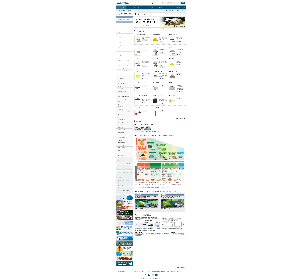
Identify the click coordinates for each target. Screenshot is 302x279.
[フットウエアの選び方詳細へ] (124, 217)
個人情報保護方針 (156, 271)
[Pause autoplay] (163, 29)
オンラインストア (121, 7)
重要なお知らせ (121, 271)
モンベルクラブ (158, 7)
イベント (129, 7)
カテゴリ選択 (163, 3)
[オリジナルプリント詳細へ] (124, 253)
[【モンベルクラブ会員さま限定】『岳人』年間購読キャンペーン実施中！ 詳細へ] (124, 207)
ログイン (156, 3)
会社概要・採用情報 (180, 7)
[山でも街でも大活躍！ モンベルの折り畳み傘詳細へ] (124, 233)
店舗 (152, 7)
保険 (135, 7)
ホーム (167, 10)
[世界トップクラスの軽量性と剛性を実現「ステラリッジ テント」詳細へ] (124, 202)
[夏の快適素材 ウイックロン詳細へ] (124, 197)
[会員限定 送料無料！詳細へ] (124, 258)
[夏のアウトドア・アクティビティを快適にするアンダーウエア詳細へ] (124, 223)
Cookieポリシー (165, 271)
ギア (178, 10)
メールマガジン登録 (146, 271)
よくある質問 (129, 271)
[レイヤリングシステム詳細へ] (124, 248)
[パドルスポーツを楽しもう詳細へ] (124, 243)
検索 (183, 2)
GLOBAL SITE (180, 271)
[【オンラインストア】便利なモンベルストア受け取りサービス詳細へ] (124, 263)
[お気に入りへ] (124, 14)
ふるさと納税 (146, 7)
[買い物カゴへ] (124, 10)
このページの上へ (181, 118)
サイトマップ (173, 271)
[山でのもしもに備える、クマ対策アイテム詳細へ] (124, 212)
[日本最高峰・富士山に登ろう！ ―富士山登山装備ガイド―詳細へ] (124, 238)
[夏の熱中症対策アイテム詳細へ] (124, 228)
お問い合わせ (137, 271)
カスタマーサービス (169, 7)
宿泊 (139, 7)
